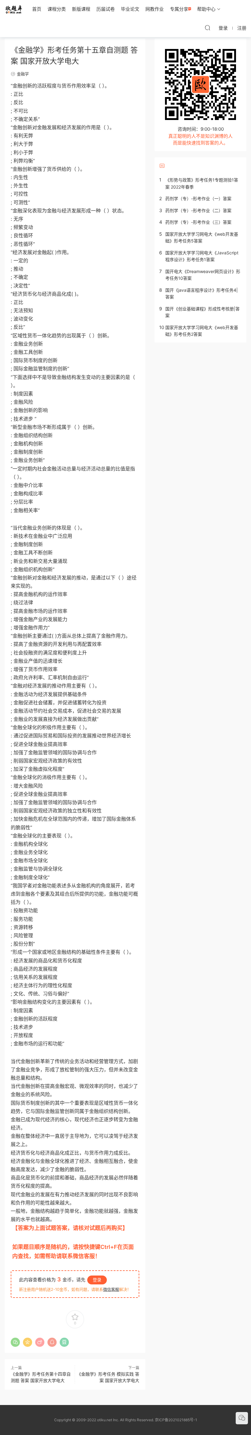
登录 (97, 1279)
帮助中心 (206, 9)
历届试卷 (105, 9)
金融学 (23, 73)
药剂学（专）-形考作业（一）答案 (198, 198)
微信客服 (111, 1289)
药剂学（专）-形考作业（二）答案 (198, 210)
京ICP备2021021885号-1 (176, 1420)
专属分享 (179, 9)
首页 (36, 9)
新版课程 (81, 9)
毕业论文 (130, 9)
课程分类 (56, 9)
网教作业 (154, 9)
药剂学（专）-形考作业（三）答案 (198, 222)
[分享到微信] (15, 1342)
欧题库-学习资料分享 (14, 9)
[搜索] (207, 27)
